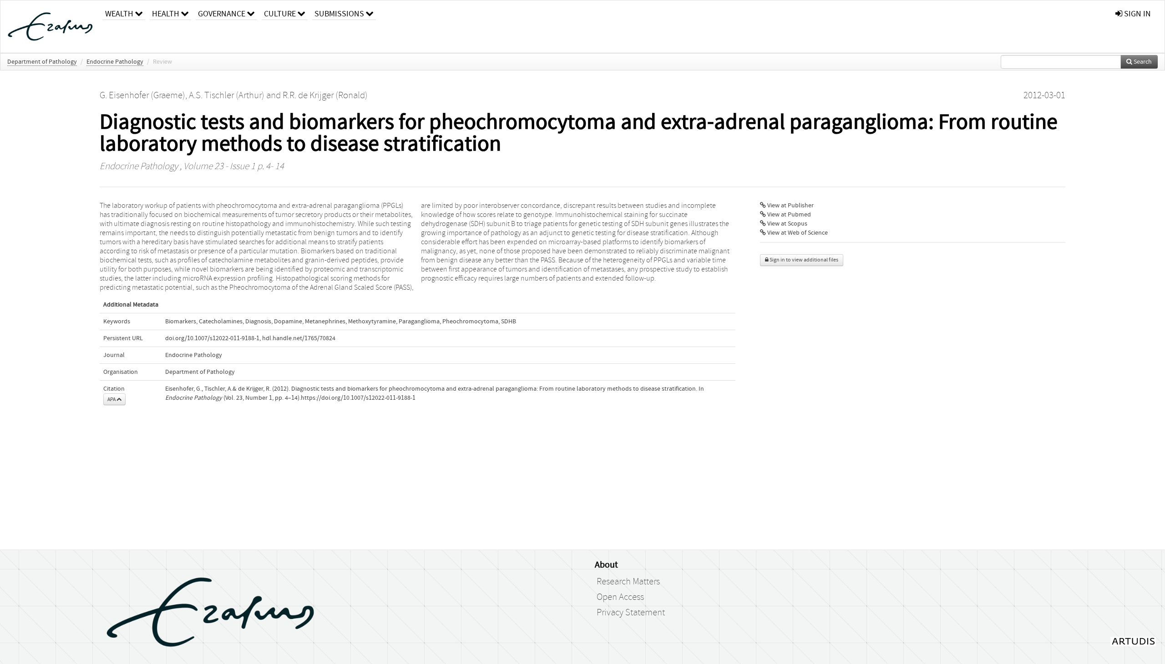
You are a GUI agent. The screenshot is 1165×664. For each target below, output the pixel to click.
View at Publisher (790, 205)
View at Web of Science (797, 232)
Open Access (620, 597)
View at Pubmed (788, 214)
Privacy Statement (631, 612)
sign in (1136, 14)
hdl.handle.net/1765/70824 (298, 338)
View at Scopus (786, 223)
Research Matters (628, 581)
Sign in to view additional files (803, 260)
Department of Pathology (42, 61)
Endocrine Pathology (114, 61)
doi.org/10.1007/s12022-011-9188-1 (212, 338)
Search (1142, 61)
